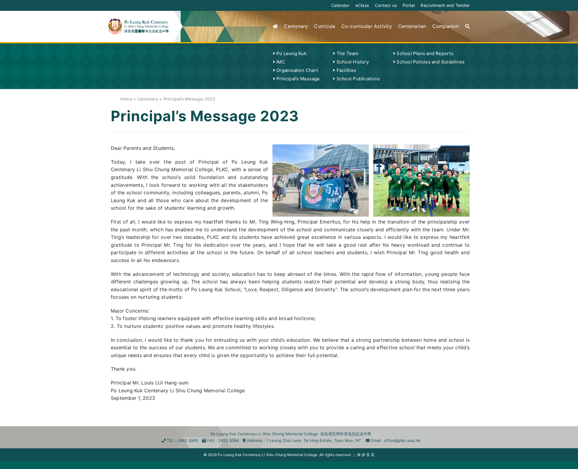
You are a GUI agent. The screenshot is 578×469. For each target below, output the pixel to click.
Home (126, 98)
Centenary (147, 98)
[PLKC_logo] (138, 21)
